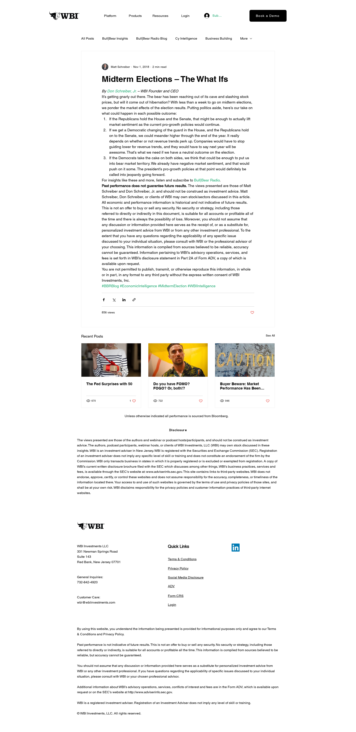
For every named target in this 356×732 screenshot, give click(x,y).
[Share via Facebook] (104, 300)
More (244, 38)
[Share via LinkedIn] (124, 300)
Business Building (218, 38)
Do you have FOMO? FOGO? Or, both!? (171, 386)
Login (172, 605)
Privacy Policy (178, 568)
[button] (135, 16)
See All (270, 335)
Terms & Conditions (182, 559)
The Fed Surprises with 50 (109, 384)
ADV (171, 586)
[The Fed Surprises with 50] (111, 360)
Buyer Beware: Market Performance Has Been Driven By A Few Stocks (241, 386)
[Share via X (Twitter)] (114, 300)
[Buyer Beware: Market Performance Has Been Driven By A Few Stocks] (245, 360)
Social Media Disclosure (186, 577)
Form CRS (176, 596)
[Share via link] (134, 300)
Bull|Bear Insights (115, 38)
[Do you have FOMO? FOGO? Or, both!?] (178, 360)
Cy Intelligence (186, 38)
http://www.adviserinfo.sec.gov (150, 692)
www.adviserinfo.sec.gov (164, 472)
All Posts (87, 38)
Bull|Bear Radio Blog (151, 38)
